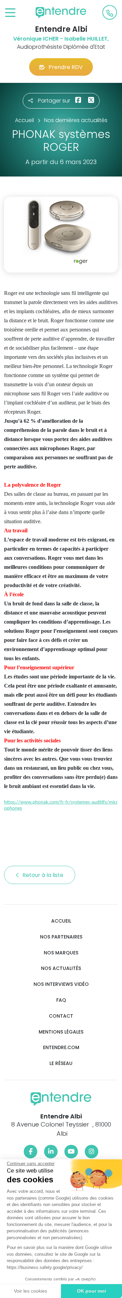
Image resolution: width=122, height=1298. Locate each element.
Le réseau (61, 1063)
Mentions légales (61, 1032)
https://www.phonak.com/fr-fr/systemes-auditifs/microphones (61, 805)
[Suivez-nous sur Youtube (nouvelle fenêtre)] (71, 1151)
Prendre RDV (65, 67)
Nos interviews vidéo (61, 984)
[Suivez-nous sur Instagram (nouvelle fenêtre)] (91, 1151)
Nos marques (61, 953)
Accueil (61, 921)
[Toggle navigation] (10, 13)
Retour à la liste (43, 875)
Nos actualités (61, 968)
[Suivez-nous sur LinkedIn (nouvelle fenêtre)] (51, 1151)
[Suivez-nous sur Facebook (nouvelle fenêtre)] (30, 1151)
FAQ (61, 1000)
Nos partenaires (61, 937)
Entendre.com (61, 1047)
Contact (61, 1016)
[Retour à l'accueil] (61, 12)
